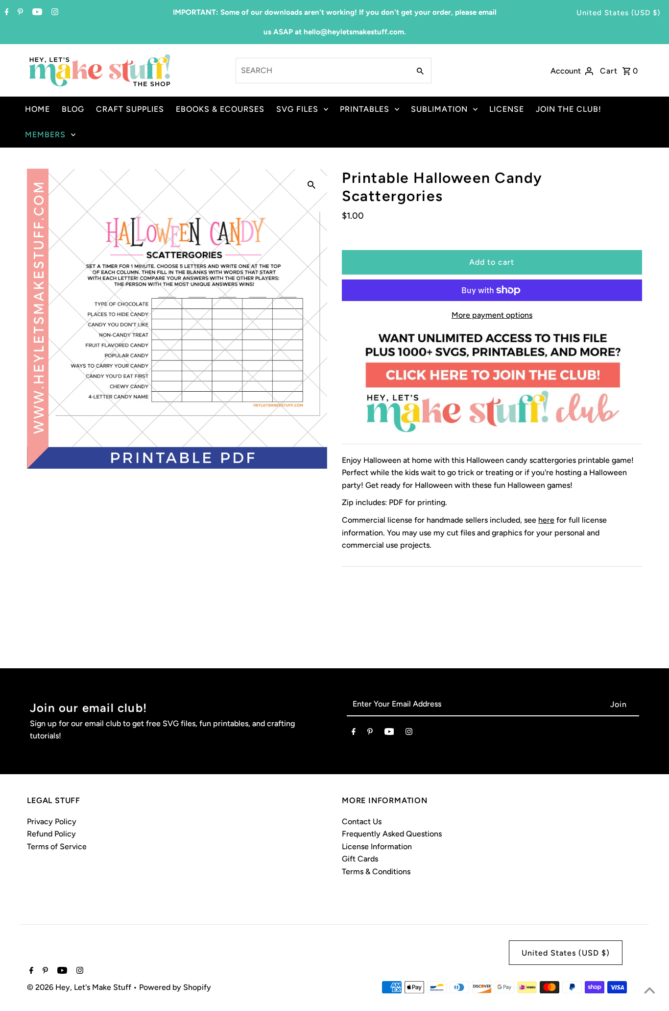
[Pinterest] (19, 13)
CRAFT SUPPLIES (130, 109)
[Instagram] (53, 13)
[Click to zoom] (311, 184)
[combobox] (321, 70)
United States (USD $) (618, 12)
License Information (377, 846)
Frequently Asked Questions (392, 833)
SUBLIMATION (439, 109)
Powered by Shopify (175, 987)
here (546, 520)
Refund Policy (51, 833)
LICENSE (506, 109)
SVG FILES (297, 109)
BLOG (73, 109)
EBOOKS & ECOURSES (220, 109)
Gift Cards (360, 858)
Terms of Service (57, 846)
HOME (37, 109)
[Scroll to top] (649, 991)
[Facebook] (5, 13)
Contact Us (362, 821)
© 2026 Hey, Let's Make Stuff (80, 987)
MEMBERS (45, 134)
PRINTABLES (364, 109)
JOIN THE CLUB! (568, 109)
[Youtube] (36, 13)
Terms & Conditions (376, 871)
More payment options (492, 315)
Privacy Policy (51, 821)
